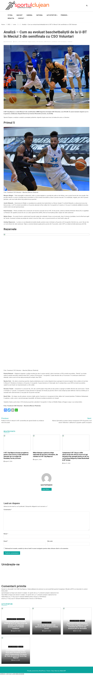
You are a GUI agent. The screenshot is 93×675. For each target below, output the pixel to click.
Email (6, 541)
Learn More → (46, 489)
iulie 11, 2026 (77, 631)
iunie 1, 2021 (17, 41)
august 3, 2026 (8, 461)
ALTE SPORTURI (51, 15)
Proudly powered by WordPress (36, 670)
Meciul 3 (49, 41)
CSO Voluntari (39, 41)
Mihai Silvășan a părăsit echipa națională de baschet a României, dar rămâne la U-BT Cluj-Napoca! (45, 454)
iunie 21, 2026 (16, 660)
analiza (33, 41)
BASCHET (20, 15)
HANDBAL (29, 15)
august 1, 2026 (38, 459)
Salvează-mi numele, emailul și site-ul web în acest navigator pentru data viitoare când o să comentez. (36, 548)
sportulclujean (8, 41)
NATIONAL (39, 15)
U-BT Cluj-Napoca (62, 41)
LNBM (45, 41)
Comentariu (8, 509)
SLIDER (82, 620)
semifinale (54, 41)
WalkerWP (63, 670)
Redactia (11, 18)
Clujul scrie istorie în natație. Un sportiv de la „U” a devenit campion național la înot (35, 593)
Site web (50, 541)
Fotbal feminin (20, 619)
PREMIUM (64, 15)
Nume (6, 533)
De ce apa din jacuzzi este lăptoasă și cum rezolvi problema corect (46, 626)
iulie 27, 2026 (66, 463)
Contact (21, 18)
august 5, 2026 (47, 631)
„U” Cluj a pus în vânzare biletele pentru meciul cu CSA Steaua (28, 596)
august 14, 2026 (16, 631)
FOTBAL (10, 15)
